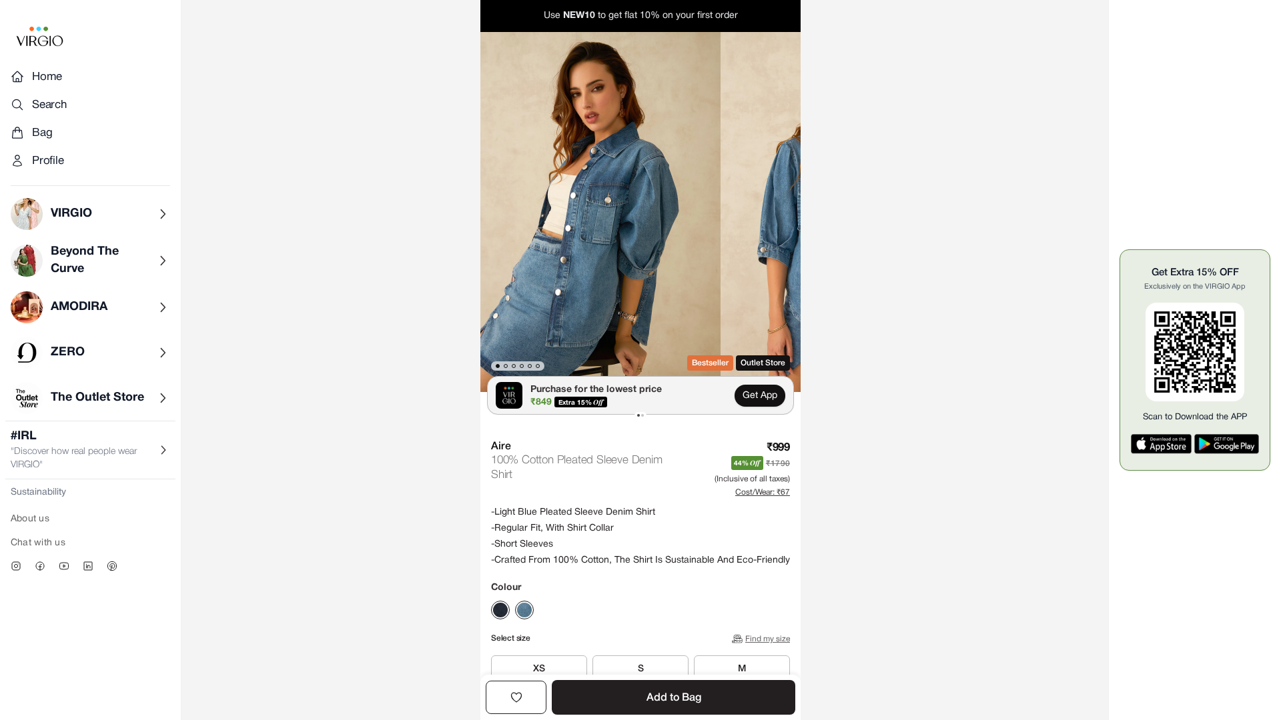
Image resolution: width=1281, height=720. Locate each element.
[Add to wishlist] (516, 697)
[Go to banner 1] (638, 415)
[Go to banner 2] (642, 415)
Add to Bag (674, 698)
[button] (600, 212)
